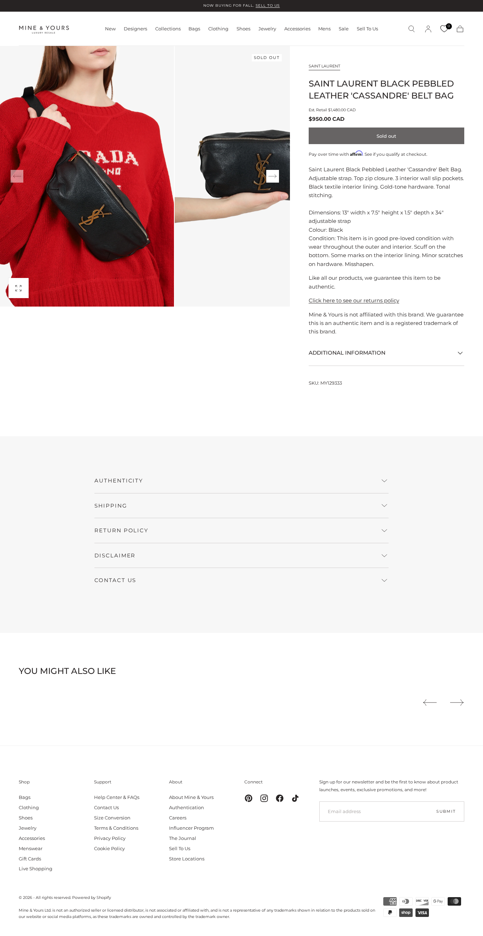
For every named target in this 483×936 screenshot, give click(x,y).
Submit (446, 811)
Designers (135, 28)
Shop (24, 781)
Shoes (243, 28)
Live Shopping (35, 868)
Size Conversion (112, 818)
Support (102, 781)
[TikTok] (295, 798)
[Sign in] (428, 29)
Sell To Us (367, 28)
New (110, 28)
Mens (324, 28)
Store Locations (186, 858)
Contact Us (106, 807)
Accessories (297, 28)
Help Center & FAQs (116, 797)
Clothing (218, 28)
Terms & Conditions (116, 828)
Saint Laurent (324, 66)
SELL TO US (268, 5)
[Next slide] (272, 176)
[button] (411, 29)
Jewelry (267, 28)
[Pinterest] (248, 798)
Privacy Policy (110, 838)
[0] (444, 28)
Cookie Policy (109, 848)
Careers (177, 818)
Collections (168, 28)
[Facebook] (279, 798)
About (175, 781)
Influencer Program (191, 828)
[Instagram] (264, 798)
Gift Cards (30, 858)
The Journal (182, 838)
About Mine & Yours (191, 797)
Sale (344, 28)
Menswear (30, 848)
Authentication (186, 807)
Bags (194, 28)
